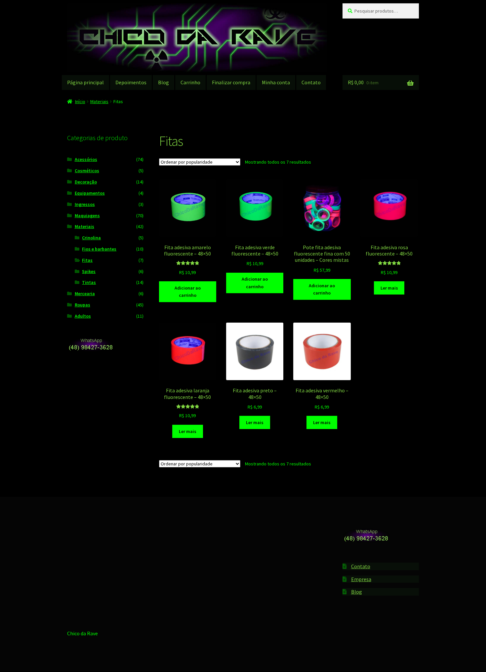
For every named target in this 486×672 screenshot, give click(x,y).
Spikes (89, 271)
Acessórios (86, 159)
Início (80, 101)
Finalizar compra (231, 82)
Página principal (85, 82)
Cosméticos (87, 171)
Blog (163, 82)
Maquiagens (87, 215)
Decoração (86, 182)
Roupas (82, 305)
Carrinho (190, 82)
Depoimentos (130, 82)
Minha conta (276, 82)
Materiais (99, 101)
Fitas (87, 260)
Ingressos (85, 204)
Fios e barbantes (99, 249)
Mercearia (85, 293)
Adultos (83, 316)
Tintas (89, 282)
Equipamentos (90, 193)
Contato (311, 82)
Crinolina (91, 238)
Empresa (361, 579)
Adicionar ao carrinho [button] (188, 291)
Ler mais (389, 288)
